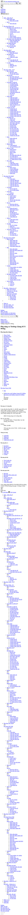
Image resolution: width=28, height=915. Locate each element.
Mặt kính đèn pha (14, 263)
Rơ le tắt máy (13, 23)
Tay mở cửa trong (14, 131)
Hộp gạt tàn (13, 197)
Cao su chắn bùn (14, 169)
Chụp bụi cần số (14, 230)
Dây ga (12, 34)
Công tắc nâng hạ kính (15, 183)
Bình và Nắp (10, 239)
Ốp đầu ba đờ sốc (14, 88)
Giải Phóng (6, 364)
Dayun (5, 356)
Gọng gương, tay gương (16, 267)
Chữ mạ (12, 282)
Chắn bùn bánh (14, 97)
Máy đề (12, 47)
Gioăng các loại (11, 107)
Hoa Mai (6, 371)
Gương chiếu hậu (14, 270)
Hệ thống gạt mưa (11, 274)
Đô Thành (6, 346)
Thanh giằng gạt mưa (15, 279)
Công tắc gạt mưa (14, 181)
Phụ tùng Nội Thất (8, 176)
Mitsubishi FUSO (8, 373)
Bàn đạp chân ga (14, 204)
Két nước (12, 44)
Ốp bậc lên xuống (14, 74)
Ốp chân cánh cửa (14, 76)
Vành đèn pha (13, 90)
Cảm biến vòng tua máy (16, 61)
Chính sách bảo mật (8, 440)
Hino (5, 370)
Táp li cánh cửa (7, 460)
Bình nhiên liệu (14, 240)
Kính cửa (12, 139)
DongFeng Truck (8, 340)
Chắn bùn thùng (14, 170)
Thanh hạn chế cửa (14, 135)
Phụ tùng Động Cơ (8, 26)
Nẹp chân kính (13, 124)
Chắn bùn (6, 451)
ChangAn (6, 360)
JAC (5, 350)
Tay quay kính (13, 134)
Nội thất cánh (10, 194)
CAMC (5, 359)
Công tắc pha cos (14, 184)
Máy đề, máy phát (11, 46)
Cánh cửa (12, 120)
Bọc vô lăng (13, 296)
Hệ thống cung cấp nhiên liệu (14, 39)
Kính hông (12, 142)
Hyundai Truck (7, 336)
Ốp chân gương (14, 272)
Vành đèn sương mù (15, 92)
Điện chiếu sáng (11, 19)
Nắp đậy (12, 198)
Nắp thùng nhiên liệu (15, 246)
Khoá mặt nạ (13, 149)
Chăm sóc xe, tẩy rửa (12, 291)
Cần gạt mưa (13, 277)
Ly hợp (8, 62)
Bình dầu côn (13, 65)
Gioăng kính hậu (14, 113)
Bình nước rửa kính (15, 243)
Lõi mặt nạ (12, 151)
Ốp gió (5, 450)
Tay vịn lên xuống (14, 190)
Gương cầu (12, 268)
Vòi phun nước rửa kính (16, 275)
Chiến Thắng (7, 361)
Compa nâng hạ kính (15, 121)
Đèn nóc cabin (13, 253)
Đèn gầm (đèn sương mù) (16, 250)
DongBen (6, 366)
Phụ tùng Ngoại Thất (9, 237)
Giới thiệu (3, 9)
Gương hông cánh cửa (15, 271)
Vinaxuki (6, 375)
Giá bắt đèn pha (14, 83)
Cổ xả (11, 33)
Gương (8, 265)
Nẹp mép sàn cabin (14, 205)
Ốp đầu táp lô (13, 212)
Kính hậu (12, 141)
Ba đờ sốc (12, 93)
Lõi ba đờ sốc (13, 86)
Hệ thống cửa (10, 117)
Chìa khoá (12, 179)
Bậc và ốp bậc (10, 71)
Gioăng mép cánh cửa (15, 114)
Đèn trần (12, 221)
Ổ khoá (5, 454)
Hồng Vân (6, 384)
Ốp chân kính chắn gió (15, 155)
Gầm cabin (9, 96)
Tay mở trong (7, 461)
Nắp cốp (12, 211)
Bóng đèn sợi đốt (14, 20)
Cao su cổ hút (13, 30)
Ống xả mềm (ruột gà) (15, 37)
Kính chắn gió (13, 138)
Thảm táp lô (13, 298)
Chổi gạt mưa (13, 278)
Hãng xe (6, 303)
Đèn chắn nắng (13, 249)
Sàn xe (8, 202)
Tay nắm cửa (13, 132)
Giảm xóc (12, 55)
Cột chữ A (9, 187)
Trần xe (9, 218)
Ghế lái (12, 193)
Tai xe (11, 81)
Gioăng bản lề (13, 109)
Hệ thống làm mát (11, 43)
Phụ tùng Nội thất (8, 306)
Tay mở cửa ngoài (14, 130)
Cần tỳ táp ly (13, 195)
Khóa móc (12, 173)
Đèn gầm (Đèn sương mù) (10, 475)
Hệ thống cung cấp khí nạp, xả (14, 27)
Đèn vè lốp (12, 260)
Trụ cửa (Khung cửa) (15, 146)
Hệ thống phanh (11, 51)
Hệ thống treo (10, 54)
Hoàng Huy (7, 338)
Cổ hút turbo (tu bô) (15, 32)
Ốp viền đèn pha (14, 79)
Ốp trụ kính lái (13, 188)
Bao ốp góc (10, 75)
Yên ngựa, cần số (11, 229)
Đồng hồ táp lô (13, 208)
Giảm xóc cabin (14, 57)
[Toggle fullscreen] (2, 912)
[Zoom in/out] (4, 912)
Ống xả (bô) (13, 36)
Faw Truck (6, 367)
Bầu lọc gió (13, 29)
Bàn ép (11, 64)
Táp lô (8, 207)
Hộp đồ (12, 232)
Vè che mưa (13, 299)
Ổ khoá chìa (13, 125)
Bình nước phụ (13, 242)
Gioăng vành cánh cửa (15, 116)
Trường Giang (4, 321)
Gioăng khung (13, 110)
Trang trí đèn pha (14, 89)
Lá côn (11, 67)
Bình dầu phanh (14, 53)
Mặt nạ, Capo (10, 148)
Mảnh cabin (10, 144)
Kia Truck (6, 342)
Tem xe (12, 285)
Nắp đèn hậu (13, 264)
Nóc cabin (9, 160)
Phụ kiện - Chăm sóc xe (10, 288)
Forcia (5, 368)
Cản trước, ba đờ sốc (12, 82)
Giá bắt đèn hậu (14, 172)
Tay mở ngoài (7, 479)
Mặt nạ (11, 153)
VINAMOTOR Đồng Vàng (11, 377)
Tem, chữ (6, 480)
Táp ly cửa (12, 201)
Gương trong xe (14, 222)
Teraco (5, 349)
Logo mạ (12, 284)
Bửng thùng (13, 167)
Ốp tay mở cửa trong (15, 200)
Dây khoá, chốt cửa (15, 123)
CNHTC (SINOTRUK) (10, 354)
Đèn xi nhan (13, 261)
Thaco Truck (7, 335)
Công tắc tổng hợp (14, 186)
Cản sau (12, 95)
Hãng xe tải (3, 319)
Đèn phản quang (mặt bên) (16, 256)
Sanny (5, 380)
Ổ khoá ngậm (13, 127)
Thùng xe (9, 166)
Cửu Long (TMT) (8, 345)
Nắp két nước (13, 244)
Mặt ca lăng (13, 152)
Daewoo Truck (7, 363)
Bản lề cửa (12, 118)
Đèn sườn (12, 258)
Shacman (6, 381)
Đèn (8, 247)
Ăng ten (12, 162)
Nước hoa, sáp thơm (12, 293)
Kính (8, 137)
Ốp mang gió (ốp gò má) (16, 78)
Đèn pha (12, 254)
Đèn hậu (12, 251)
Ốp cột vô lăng (13, 225)
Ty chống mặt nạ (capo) (16, 159)
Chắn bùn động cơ (14, 99)
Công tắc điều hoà (14, 180)
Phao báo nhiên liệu (15, 40)
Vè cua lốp (12, 106)
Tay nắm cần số (14, 235)
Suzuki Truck (7, 353)
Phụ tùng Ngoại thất (9, 307)
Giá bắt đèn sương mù (15, 102)
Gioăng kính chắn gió (15, 111)
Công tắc (9, 177)
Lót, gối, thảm (10, 292)
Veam (5, 347)
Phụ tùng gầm (7, 50)
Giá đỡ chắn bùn (14, 103)
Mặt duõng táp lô (14, 209)
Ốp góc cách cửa (14, 128)
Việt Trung (6, 378)
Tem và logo (10, 281)
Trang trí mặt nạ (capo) (15, 158)
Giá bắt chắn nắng (14, 165)
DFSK (5, 385)
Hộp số (8, 58)
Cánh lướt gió (13, 145)
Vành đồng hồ (13, 216)
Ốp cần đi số (13, 233)
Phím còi (12, 226)
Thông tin (3, 11)
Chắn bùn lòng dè (14, 100)
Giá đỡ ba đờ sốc (14, 85)
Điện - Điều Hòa (8, 18)
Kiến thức (3, 12)
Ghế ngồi (9, 191)
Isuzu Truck (7, 352)
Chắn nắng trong (14, 219)
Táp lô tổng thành (14, 214)
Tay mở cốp (13, 215)
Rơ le (8, 22)
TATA (5, 374)
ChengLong (7, 343)
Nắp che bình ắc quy (15, 104)
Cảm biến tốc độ (14, 60)
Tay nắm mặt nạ (14, 156)
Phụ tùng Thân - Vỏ (9, 69)
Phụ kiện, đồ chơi (11, 295)
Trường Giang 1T (5, 322)
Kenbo (5, 357)
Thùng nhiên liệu (14, 41)
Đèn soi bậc (13, 257)
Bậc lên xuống (13, 72)
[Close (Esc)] (1, 912)
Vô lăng (9, 223)
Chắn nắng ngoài (14, 163)
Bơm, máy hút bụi (11, 289)
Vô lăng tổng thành (14, 228)
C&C (5, 382)
